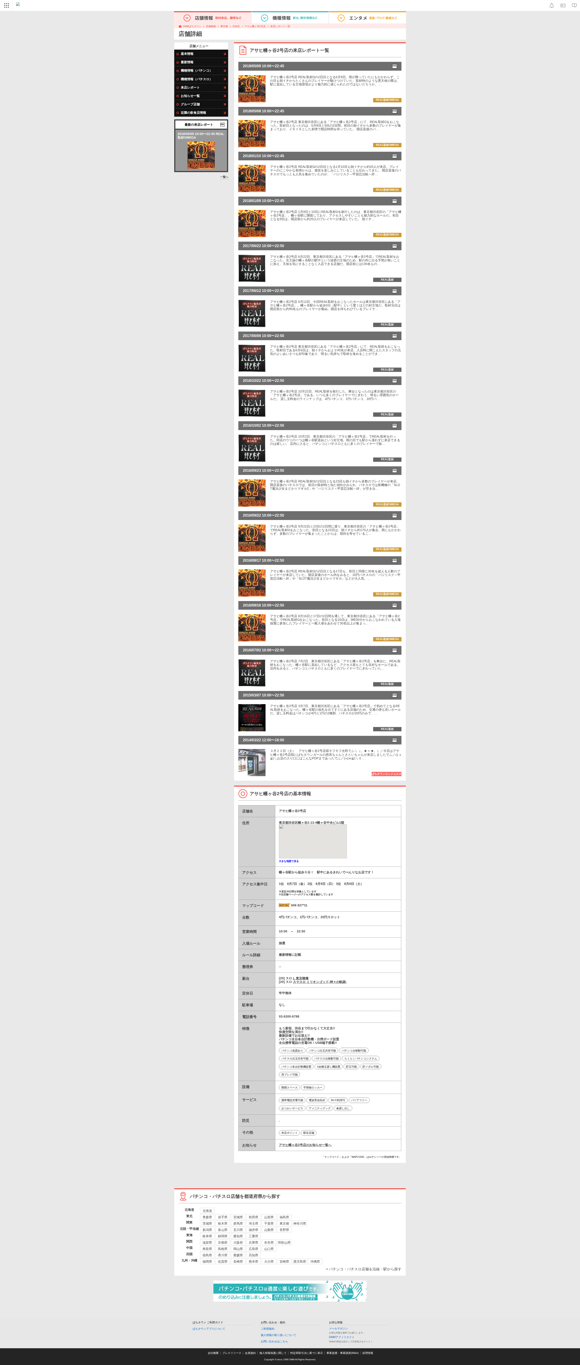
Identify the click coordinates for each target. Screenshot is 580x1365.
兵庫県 (253, 1242)
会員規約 (250, 1353)
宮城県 (238, 1217)
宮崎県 (284, 1261)
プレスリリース (231, 1353)
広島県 (253, 1249)
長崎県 (238, 1261)
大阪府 (238, 1242)
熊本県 (253, 1261)
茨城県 (207, 1223)
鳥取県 (207, 1249)
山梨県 (269, 1230)
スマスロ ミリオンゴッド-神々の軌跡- (320, 982)
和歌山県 (284, 1242)
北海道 (207, 1211)
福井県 (253, 1230)
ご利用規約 (267, 1328)
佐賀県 (222, 1261)
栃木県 (222, 1223)
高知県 (253, 1255)
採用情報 (367, 1353)
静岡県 (222, 1236)
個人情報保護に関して (273, 1353)
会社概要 (213, 1353)
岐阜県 (207, 1236)
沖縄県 (315, 1261)
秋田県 (253, 1217)
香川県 (222, 1255)
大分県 (269, 1261)
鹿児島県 (299, 1261)
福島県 (284, 1217)
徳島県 (207, 1255)
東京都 (224, 26)
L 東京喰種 (301, 978)
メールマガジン (338, 1328)
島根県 (222, 1249)
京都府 (222, 1242)
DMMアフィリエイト (342, 1337)
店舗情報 (211, 26)
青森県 (207, 1217)
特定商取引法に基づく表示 (306, 1353)
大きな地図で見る (289, 861)
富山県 (222, 1230)
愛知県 (238, 1236)
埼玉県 (253, 1223)
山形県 (269, 1217)
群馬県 (238, 1223)
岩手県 (222, 1217)
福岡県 (207, 1261)
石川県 (238, 1230)
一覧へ (224, 176)
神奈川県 (299, 1223)
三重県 (253, 1236)
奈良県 (269, 1242)
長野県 (284, 1230)
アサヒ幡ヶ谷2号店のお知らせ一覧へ (305, 1145)
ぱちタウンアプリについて (209, 1328)
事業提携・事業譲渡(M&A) (342, 1353)
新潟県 (207, 1230)
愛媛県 (238, 1255)
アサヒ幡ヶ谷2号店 (255, 26)
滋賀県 (207, 1242)
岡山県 (238, 1249)
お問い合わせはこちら (274, 1341)
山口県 (269, 1249)
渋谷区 (236, 26)
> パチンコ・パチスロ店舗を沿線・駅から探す (363, 1269)
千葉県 (269, 1223)
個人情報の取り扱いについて (278, 1335)
